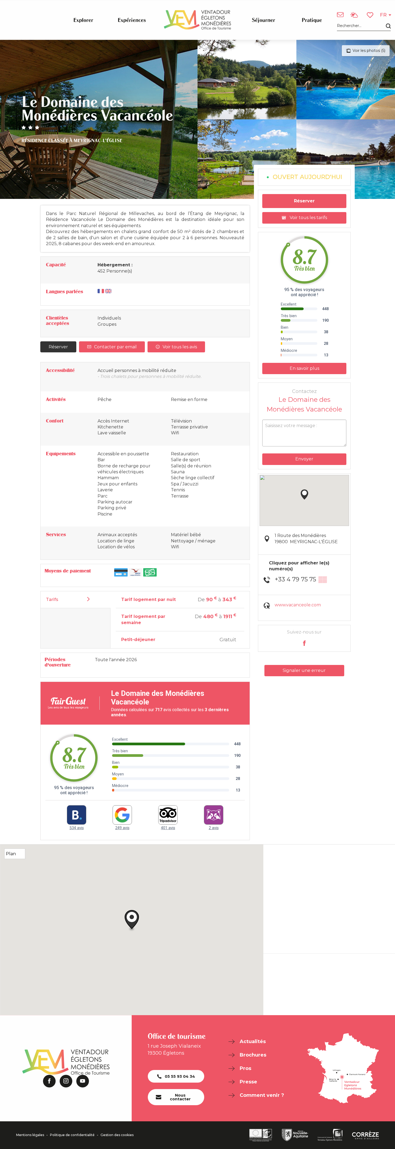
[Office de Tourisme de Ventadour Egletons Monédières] (197, 20)
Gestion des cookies (117, 1135)
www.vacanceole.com (298, 604)
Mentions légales (30, 1135)
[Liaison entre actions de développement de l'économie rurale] (260, 1135)
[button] (364, 26)
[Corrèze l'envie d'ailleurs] (365, 1135)
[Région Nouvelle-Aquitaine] (295, 1135)
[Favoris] (370, 15)
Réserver (58, 346)
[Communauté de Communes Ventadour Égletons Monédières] (330, 1135)
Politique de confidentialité (72, 1135)
